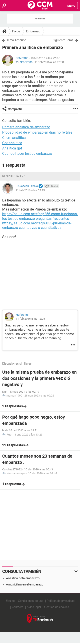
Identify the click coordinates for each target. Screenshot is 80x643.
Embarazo (33, 31)
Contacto (17, 607)
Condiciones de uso (30, 600)
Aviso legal (34, 607)
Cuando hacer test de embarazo (27, 153)
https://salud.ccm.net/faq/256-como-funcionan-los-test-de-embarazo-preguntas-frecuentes (40, 216)
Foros (16, 31)
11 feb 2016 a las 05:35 (30, 190)
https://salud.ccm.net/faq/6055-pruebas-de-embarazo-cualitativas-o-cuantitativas (36, 225)
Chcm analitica (14, 138)
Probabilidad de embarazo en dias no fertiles (37, 132)
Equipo (10, 600)
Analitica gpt (12, 148)
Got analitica (12, 143)
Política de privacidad (60, 600)
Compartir (15, 109)
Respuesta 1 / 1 (14, 176)
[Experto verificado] (40, 186)
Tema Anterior (16, 40)
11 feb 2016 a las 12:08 (49, 62)
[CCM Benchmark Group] (40, 619)
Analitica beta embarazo (23, 578)
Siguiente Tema (63, 40)
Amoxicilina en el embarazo (24, 584)
